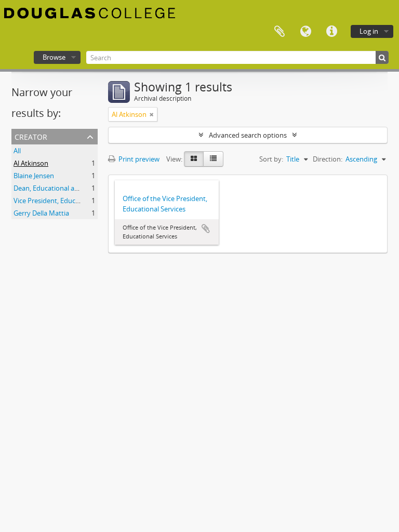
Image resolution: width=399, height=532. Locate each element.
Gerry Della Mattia (41, 213)
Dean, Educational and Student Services (75, 188)
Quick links (331, 32)
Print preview (138, 159)
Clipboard (279, 32)
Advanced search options (248, 135)
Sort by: (271, 159)
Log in (369, 31)
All (17, 150)
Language (305, 32)
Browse (54, 57)
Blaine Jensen (34, 175)
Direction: (327, 159)
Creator (31, 136)
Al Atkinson (31, 163)
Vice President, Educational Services (68, 200)
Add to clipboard (206, 228)
